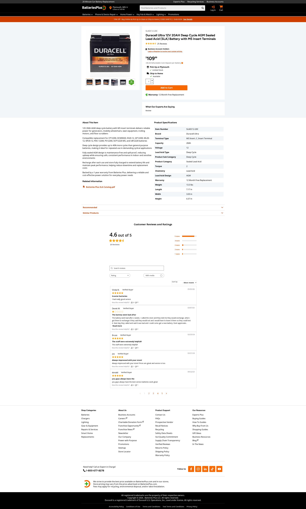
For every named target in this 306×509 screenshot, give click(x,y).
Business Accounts (215, 1)
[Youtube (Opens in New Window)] (219, 469)
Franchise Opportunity (128, 425)
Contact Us (160, 414)
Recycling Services (195, 1)
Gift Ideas (196, 433)
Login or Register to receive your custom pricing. (165, 51)
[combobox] (119, 275)
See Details (187, 19)
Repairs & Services (89, 429)
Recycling (159, 429)
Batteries (85, 414)
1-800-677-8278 (95, 470)
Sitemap (122, 448)
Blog (194, 440)
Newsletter (123, 433)
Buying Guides (198, 418)
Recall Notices (161, 425)
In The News (198, 444)
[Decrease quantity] (152, 82)
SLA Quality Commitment (166, 437)
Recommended (90, 207)
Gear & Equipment (89, 425)
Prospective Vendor (164, 422)
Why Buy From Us (200, 425)
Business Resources (201, 437)
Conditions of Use (133, 506)
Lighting (85, 422)
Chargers (85, 418)
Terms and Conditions (151, 506)
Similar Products (91, 213)
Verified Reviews (162, 444)
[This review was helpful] (132, 302)
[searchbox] (139, 268)
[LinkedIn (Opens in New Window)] (205, 469)
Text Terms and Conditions (173, 506)
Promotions (123, 444)
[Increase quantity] (152, 80)
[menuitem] (87, 14)
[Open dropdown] (182, 63)
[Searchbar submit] (202, 8)
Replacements (87, 437)
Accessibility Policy (116, 506)
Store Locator (124, 451)
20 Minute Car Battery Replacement (98, 1)
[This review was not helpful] (136, 302)
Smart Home (87, 433)
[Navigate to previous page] (140, 393)
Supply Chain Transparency (167, 440)
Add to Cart (167, 87)
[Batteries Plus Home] (94, 8)
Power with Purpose (127, 440)
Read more (117, 326)
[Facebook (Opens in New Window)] (191, 469)
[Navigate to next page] (166, 393)
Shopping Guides (200, 429)
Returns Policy (161, 448)
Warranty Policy (162, 455)
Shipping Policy (162, 451)
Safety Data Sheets (163, 433)
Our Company (124, 437)
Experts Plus (179, 1)
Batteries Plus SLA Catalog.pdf (100, 187)
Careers (122, 418)
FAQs (157, 418)
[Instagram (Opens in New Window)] (198, 469)
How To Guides (199, 422)
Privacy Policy (192, 506)
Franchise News (125, 429)
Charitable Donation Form (130, 422)
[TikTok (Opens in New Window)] (212, 469)
